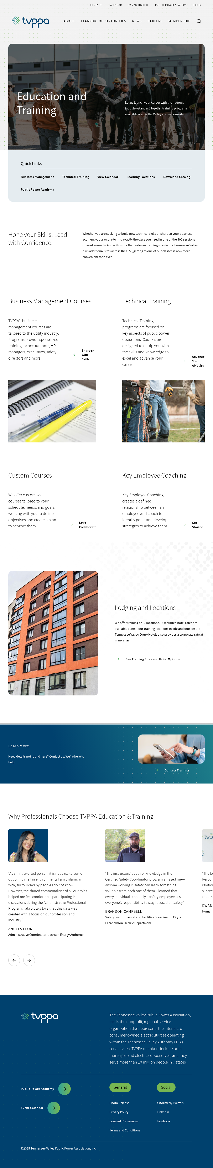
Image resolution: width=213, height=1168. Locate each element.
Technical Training (75, 177)
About (69, 21)
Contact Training (177, 770)
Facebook (163, 1121)
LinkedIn (163, 1112)
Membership (179, 21)
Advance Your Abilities (198, 361)
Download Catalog (176, 177)
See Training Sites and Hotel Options (153, 659)
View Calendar (107, 177)
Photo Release (119, 1103)
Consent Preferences (124, 1121)
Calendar (115, 5)
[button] (14, 960)
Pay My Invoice (139, 5)
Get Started (197, 525)
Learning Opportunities (103, 21)
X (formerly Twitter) (170, 1103)
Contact (96, 5)
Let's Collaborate (88, 525)
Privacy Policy (118, 1112)
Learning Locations (141, 177)
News (137, 21)
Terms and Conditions (124, 1130)
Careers (155, 21)
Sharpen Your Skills (88, 354)
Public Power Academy (171, 5)
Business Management (37, 177)
